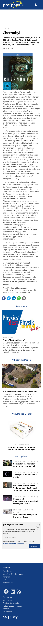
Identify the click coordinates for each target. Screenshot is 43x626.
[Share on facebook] (4, 298)
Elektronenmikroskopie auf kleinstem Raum (25, 515)
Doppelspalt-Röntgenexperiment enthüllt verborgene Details (26, 501)
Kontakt (6, 609)
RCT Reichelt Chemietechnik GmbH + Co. (20, 391)
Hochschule (8, 582)
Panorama (7, 577)
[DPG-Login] (35, 5)
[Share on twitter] (9, 298)
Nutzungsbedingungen (12, 606)
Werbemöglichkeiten (11, 603)
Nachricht (25, 461)
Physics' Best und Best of (13, 340)
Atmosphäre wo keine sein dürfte (25, 476)
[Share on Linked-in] (14, 298)
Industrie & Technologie (13, 574)
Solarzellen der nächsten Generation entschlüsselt (24, 465)
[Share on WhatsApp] (19, 298)
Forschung (34, 461)
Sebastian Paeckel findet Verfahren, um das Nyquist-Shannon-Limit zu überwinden (26, 488)
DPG (5, 579)
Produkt (25, 510)
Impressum (7, 600)
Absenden (34, 546)
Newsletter (7, 611)
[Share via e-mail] (24, 298)
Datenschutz (8, 597)
